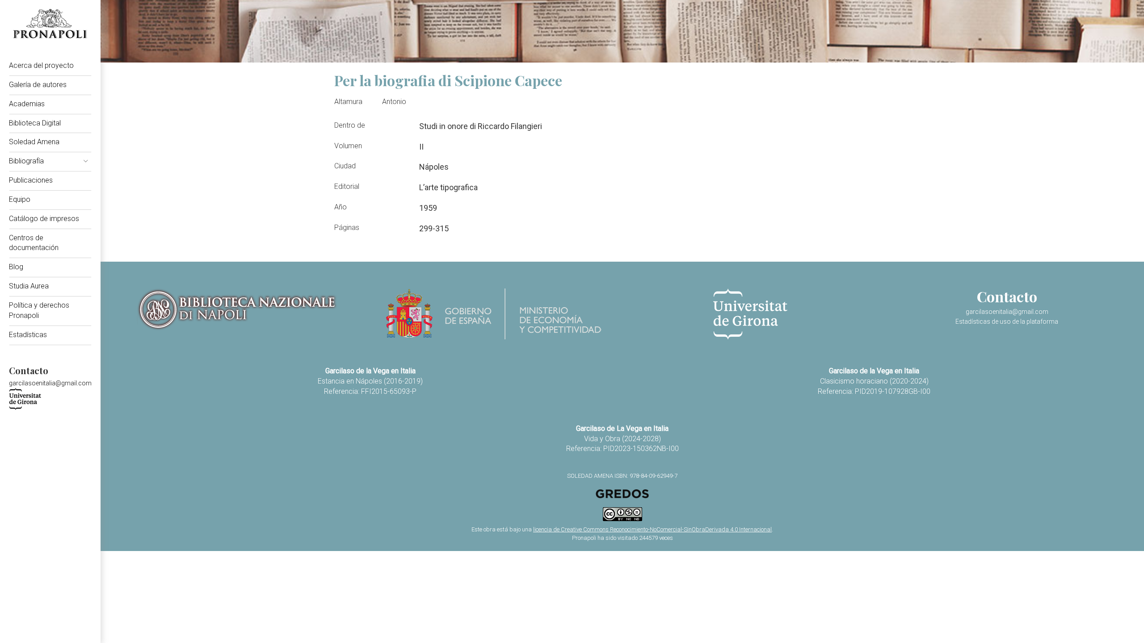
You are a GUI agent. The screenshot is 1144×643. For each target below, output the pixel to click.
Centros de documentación (34, 243)
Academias (27, 104)
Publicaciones (31, 180)
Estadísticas (28, 334)
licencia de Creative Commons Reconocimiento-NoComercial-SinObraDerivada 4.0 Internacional (652, 529)
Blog (16, 267)
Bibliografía (26, 161)
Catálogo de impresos (44, 218)
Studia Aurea (29, 286)
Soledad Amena (34, 142)
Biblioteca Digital (35, 123)
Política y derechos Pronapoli (39, 310)
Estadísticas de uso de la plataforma (1006, 321)
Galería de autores (38, 84)
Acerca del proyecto (41, 65)
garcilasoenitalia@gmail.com (50, 383)
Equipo (19, 199)
